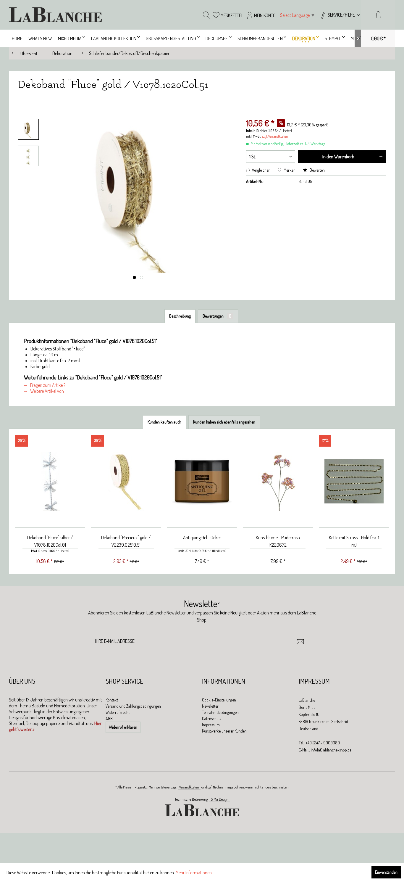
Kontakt (112, 699)
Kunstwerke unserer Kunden (224, 730)
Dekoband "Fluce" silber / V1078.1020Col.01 (50, 541)
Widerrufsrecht (118, 712)
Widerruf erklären (123, 727)
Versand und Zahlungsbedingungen (133, 706)
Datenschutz (212, 718)
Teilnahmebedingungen (220, 712)
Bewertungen (217, 315)
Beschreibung (180, 315)
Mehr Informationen (194, 872)
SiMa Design (219, 799)
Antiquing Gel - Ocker (202, 537)
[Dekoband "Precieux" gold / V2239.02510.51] (126, 481)
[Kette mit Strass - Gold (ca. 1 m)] (354, 481)
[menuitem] (339, 15)
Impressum (211, 724)
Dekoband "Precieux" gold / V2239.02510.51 (126, 541)
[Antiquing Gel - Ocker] (202, 481)
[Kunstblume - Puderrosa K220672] (278, 481)
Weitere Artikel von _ (47, 391)
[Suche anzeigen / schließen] (206, 15)
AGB (109, 718)
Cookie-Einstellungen (219, 699)
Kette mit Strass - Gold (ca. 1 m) (354, 541)
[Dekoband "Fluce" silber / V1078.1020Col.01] (50, 481)
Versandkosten (189, 787)
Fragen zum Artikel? (47, 385)
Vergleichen (260, 170)
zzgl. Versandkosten (275, 136)
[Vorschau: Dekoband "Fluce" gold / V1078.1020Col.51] (28, 129)
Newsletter (210, 706)
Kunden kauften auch (164, 421)
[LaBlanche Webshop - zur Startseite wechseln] (55, 14)
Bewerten (317, 170)
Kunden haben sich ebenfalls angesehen (224, 421)
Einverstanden (386, 872)
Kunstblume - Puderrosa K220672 (278, 541)
